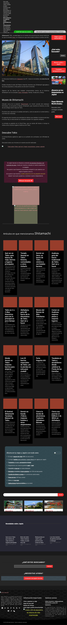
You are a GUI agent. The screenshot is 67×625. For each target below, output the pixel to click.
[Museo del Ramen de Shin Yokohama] (41, 302)
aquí (28, 465)
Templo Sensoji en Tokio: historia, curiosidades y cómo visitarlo (26, 259)
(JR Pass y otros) (16, 477)
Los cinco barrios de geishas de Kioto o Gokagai (55, 539)
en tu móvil (20, 483)
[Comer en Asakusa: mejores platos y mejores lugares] (57, 302)
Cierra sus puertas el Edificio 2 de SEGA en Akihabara (56, 416)
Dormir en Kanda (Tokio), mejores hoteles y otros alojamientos (26, 418)
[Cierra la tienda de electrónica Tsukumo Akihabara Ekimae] (41, 404)
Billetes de (13, 480)
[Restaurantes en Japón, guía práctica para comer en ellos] (41, 530)
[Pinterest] (19, 608)
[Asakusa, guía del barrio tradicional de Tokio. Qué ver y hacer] (57, 245)
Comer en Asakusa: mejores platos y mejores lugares (55, 315)
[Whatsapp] (5, 608)
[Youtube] (8, 611)
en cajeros (27, 459)
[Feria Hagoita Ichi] (41, 350)
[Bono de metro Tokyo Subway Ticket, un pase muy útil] (26, 530)
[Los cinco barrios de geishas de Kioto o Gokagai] (55, 530)
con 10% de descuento (25, 471)
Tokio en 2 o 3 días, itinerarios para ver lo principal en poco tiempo (10, 315)
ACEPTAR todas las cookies (23, 32)
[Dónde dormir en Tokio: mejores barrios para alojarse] (10, 350)
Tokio (13, 37)
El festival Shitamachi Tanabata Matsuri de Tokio (9, 416)
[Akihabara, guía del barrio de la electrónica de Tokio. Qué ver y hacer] (26, 302)
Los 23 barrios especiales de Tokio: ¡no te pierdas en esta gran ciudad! (26, 364)
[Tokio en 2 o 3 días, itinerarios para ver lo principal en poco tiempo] (10, 302)
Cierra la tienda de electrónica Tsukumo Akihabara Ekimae (40, 417)
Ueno (19, 92)
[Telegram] (2, 608)
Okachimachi (24, 104)
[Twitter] (14, 608)
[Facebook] (11, 608)
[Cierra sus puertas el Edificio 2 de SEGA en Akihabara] (57, 404)
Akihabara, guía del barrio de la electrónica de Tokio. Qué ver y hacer (25, 316)
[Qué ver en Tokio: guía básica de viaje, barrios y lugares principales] (10, 245)
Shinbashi (25, 92)
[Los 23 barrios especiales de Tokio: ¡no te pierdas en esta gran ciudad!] (26, 350)
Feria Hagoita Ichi (41, 359)
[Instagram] (8, 608)
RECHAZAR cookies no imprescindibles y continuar (49, 32)
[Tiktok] (11, 611)
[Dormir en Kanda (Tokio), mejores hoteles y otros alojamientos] (26, 404)
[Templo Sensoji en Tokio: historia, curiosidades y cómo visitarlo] (26, 245)
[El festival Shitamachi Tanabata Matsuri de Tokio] (10, 404)
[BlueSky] (14, 611)
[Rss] (17, 608)
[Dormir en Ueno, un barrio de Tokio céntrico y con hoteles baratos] (41, 245)
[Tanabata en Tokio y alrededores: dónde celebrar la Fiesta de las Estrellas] (57, 350)
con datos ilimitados (19, 468)
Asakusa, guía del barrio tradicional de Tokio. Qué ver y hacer (56, 259)
